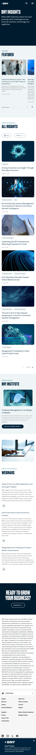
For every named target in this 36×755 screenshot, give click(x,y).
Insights (3, 698)
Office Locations (23, 701)
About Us (3, 701)
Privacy (3, 715)
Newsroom (21, 698)
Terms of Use (5, 718)
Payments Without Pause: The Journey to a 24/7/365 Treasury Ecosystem (13, 82)
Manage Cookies (23, 715)
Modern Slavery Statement (26, 712)
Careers (3, 704)
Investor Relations (6, 707)
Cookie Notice (5, 721)
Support (20, 707)
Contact (20, 704)
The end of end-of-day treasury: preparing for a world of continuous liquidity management (16, 315)
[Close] (34, 741)
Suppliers (4, 712)
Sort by (20, 135)
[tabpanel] (14, 77)
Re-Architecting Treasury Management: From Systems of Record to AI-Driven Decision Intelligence (18, 206)
